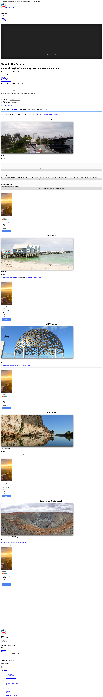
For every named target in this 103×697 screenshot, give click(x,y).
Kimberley (32, 454)
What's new (8, 676)
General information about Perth (8, 160)
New (4, 19)
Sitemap (16, 656)
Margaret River (37, 277)
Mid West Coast (4, 78)
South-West (3, 77)
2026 (6, 653)
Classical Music (9, 694)
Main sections (7, 688)
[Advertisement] (43, 608)
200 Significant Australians (12, 683)
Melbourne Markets (10, 686)
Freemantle (65, 169)
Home (4, 15)
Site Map (5, 20)
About (4, 17)
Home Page (3, 648)
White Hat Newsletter (6, 105)
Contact (5, 18)
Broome (25, 454)
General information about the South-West (10, 277)
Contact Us (3, 650)
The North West (4, 79)
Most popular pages (9, 680)
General (5, 670)
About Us (3, 651)
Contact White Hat (10, 675)
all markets (13, 96)
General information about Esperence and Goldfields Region (14, 542)
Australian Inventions (11, 684)
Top (1, 657)
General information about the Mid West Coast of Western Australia (15, 365)
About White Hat (10, 674)
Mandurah (30, 277)
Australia (8, 692)
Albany (25, 277)
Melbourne (8, 691)
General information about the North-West (10, 454)
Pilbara (39, 454)
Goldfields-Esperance (6, 81)
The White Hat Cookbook (12, 695)
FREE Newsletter (14, 109)
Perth (2, 76)
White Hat (10, 8)
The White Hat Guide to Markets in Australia (47, 114)
